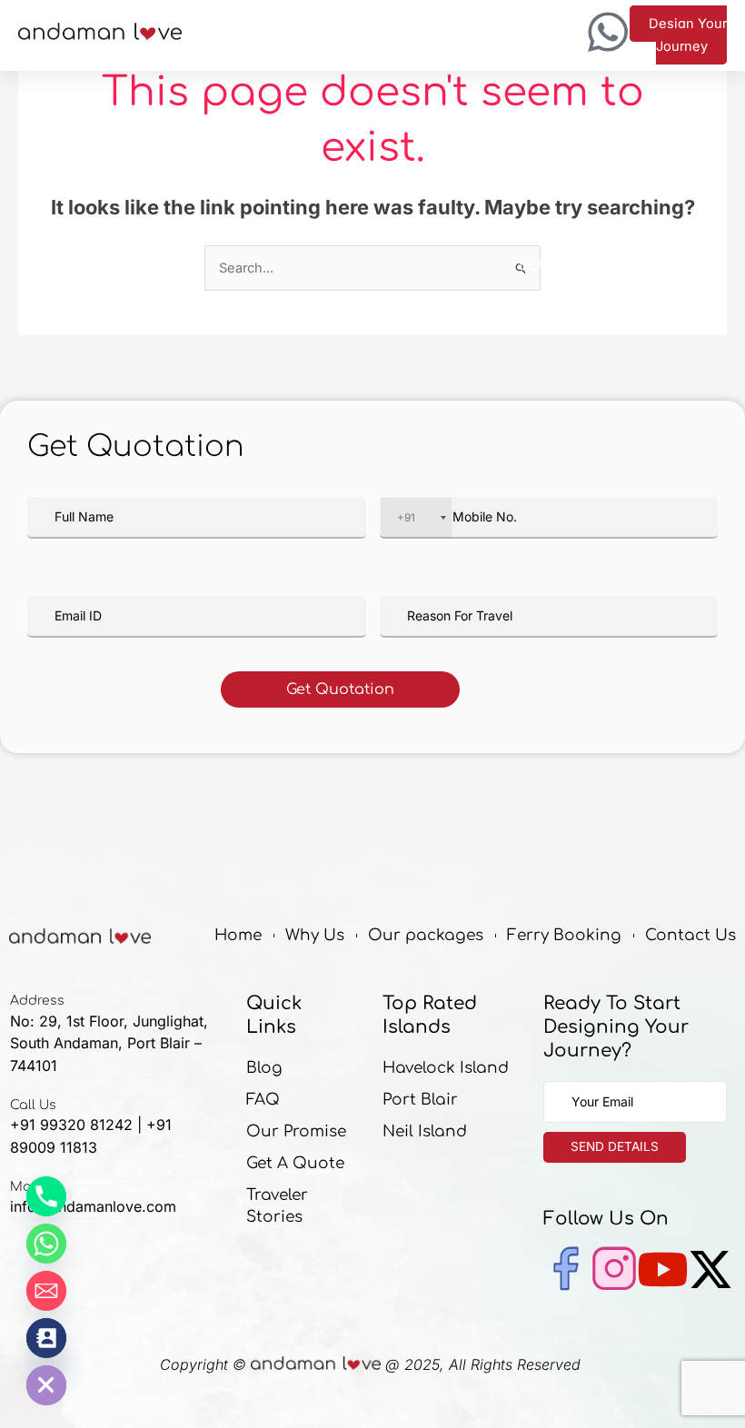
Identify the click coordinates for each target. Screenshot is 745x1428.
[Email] (46, 1291)
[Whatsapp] (46, 1244)
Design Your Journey (688, 35)
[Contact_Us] (46, 1338)
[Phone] (46, 1196)
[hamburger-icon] (383, 36)
